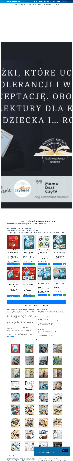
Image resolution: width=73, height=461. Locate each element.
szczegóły (12, 264)
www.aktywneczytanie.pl (50, 332)
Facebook (64, 1)
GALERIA (39, 5)
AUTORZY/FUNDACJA (48, 5)
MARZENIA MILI (32, 5)
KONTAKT (56, 5)
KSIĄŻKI (41, 1)
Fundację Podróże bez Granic (52, 312)
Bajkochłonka (51, 324)
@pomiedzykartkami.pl (49, 335)
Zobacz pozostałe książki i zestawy (36, 302)
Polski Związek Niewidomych (44, 318)
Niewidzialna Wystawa (43, 319)
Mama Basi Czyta (51, 323)
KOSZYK (36, 1)
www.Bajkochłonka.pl (52, 331)
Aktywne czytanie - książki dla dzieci (52, 322)
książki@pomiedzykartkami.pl (50, 1)
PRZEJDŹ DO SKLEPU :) (11, 336)
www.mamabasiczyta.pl (51, 334)
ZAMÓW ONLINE (23, 5)
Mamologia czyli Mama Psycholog (55, 320)
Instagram (59, 1)
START (16, 5)
